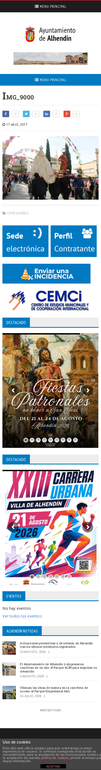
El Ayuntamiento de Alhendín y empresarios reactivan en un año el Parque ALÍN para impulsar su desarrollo (58, 667)
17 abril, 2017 (16, 124)
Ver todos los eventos (22, 616)
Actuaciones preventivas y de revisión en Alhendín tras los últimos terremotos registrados (56, 645)
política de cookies (55, 758)
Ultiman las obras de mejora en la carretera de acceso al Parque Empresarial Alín (54, 689)
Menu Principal (53, 6)
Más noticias (50, 710)
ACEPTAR (53, 766)
